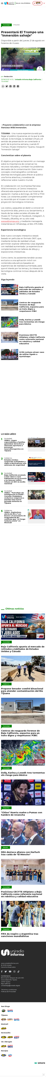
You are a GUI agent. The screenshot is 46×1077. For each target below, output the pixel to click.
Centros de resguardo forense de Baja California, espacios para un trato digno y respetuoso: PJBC (31, 307)
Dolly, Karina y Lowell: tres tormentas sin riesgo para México (32, 322)
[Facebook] (10, 86)
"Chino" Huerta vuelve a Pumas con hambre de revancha (21, 813)
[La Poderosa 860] (10, 1020)
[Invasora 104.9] (3, 1028)
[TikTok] (18, 971)
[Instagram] (14, 971)
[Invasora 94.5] (3, 1019)
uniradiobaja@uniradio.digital (10, 985)
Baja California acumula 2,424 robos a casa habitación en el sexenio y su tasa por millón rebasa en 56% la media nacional (15, 479)
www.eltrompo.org (10, 221)
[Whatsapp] (3, 86)
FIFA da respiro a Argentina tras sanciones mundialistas (19, 935)
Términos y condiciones (9, 989)
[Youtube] (10, 971)
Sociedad (6, 25)
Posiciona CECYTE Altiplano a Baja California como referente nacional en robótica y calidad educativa (32, 339)
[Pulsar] (10, 1011)
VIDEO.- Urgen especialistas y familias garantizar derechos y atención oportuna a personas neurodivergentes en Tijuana (14, 445)
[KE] (3, 1055)
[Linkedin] (14, 86)
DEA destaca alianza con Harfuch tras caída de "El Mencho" (20, 853)
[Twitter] (7, 86)
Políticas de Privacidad (8, 991)
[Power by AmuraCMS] (39, 1063)
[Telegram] (18, 86)
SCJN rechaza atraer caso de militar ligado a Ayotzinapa (31, 354)
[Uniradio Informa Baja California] (17, 3)
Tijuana (16, 25)
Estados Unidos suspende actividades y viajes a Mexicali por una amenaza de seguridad (15, 462)
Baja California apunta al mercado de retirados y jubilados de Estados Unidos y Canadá (31, 290)
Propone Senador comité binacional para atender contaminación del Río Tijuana (22, 691)
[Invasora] (3, 1011)
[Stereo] (3, 1037)
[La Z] (16, 1037)
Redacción (8, 76)
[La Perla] (10, 1055)
